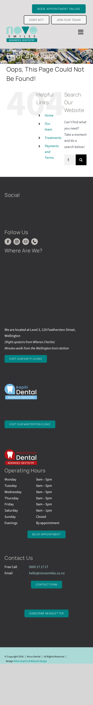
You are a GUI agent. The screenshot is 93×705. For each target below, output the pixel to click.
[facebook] (8, 241)
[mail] (25, 241)
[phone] (34, 241)
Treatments (53, 137)
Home (49, 115)
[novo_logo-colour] (21, 28)
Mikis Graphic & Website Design (30, 661)
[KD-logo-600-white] (21, 385)
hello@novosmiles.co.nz (47, 573)
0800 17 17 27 (38, 567)
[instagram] (16, 241)
